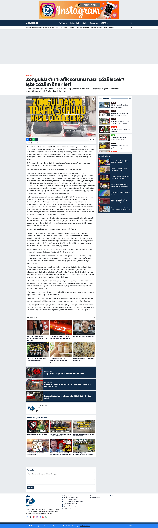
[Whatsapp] (45, 517)
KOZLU (113, 143)
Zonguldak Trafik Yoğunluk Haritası (73, 501)
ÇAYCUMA (72, 27)
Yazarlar (64, 23)
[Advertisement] (79, 51)
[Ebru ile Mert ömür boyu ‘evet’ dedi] (38, 426)
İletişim (84, 23)
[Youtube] (42, 517)
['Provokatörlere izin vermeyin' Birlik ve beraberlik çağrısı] (61, 426)
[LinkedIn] (39, 517)
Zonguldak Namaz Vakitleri (71, 499)
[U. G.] (31, 408)
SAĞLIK (111, 27)
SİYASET (100, 27)
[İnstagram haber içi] (79, 10)
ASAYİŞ (93, 27)
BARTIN (79, 27)
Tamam (130, 525)
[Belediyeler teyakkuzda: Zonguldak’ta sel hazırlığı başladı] (84, 445)
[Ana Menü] (131, 27)
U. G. (29, 143)
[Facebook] (27, 517)
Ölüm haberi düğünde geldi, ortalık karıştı (120, 147)
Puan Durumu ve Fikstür (70, 503)
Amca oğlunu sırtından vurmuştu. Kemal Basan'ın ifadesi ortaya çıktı (60, 453)
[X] (30, 517)
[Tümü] (130, 98)
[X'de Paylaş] (30, 139)
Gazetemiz (94, 23)
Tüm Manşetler (68, 505)
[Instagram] (36, 517)
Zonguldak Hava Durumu (71, 497)
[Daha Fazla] (36, 139)
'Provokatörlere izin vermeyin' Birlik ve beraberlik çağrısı (60, 434)
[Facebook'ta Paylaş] (27, 139)
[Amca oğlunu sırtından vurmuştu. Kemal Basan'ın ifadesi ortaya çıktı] (61, 445)
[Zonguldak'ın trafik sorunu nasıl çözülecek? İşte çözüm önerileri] (61, 116)
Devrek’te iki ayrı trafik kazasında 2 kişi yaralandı (120, 122)
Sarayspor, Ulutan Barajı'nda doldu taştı (118, 139)
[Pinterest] (33, 517)
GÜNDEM (46, 27)
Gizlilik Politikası (95, 497)
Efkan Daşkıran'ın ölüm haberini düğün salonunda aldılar (120, 114)
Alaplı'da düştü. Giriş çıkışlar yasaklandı (119, 106)
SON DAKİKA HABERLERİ (34, 27)
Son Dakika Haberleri (70, 507)
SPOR (106, 27)
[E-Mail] (37, 411)
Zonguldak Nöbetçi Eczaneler (72, 496)
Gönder (30, 487)
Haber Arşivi (67, 508)
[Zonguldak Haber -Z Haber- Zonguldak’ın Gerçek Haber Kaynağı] (32, 23)
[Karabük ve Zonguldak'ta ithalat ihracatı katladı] (38, 445)
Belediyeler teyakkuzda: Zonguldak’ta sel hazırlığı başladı (83, 453)
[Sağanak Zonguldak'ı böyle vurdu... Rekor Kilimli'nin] (84, 426)
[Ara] (131, 23)
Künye (113, 496)
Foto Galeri (74, 23)
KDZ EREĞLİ (63, 27)
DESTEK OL (105, 23)
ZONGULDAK (54, 27)
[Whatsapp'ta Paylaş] (33, 139)
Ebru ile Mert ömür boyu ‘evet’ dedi (37, 434)
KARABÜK (86, 27)
